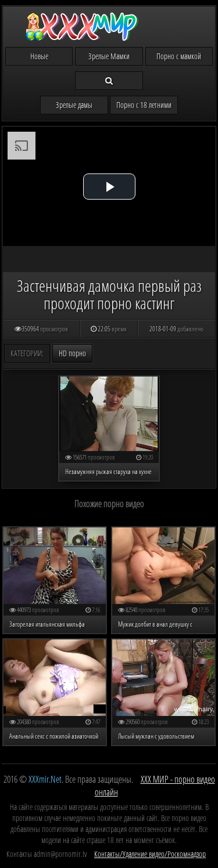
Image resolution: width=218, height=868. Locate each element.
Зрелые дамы (74, 104)
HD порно (72, 353)
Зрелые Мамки (109, 56)
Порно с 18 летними (143, 104)
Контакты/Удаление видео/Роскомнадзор (150, 853)
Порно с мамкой (178, 56)
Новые (39, 56)
